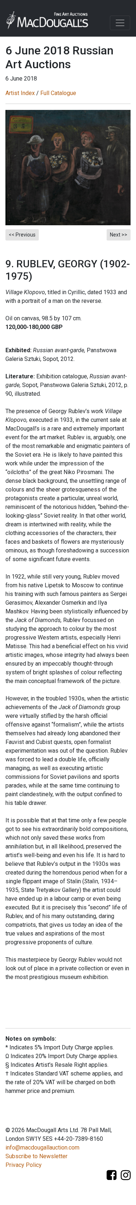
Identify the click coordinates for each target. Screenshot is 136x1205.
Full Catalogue (58, 93)
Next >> (118, 235)
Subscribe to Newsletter (36, 1156)
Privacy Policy (23, 1164)
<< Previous (22, 235)
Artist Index (20, 93)
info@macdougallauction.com (42, 1147)
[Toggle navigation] (120, 23)
